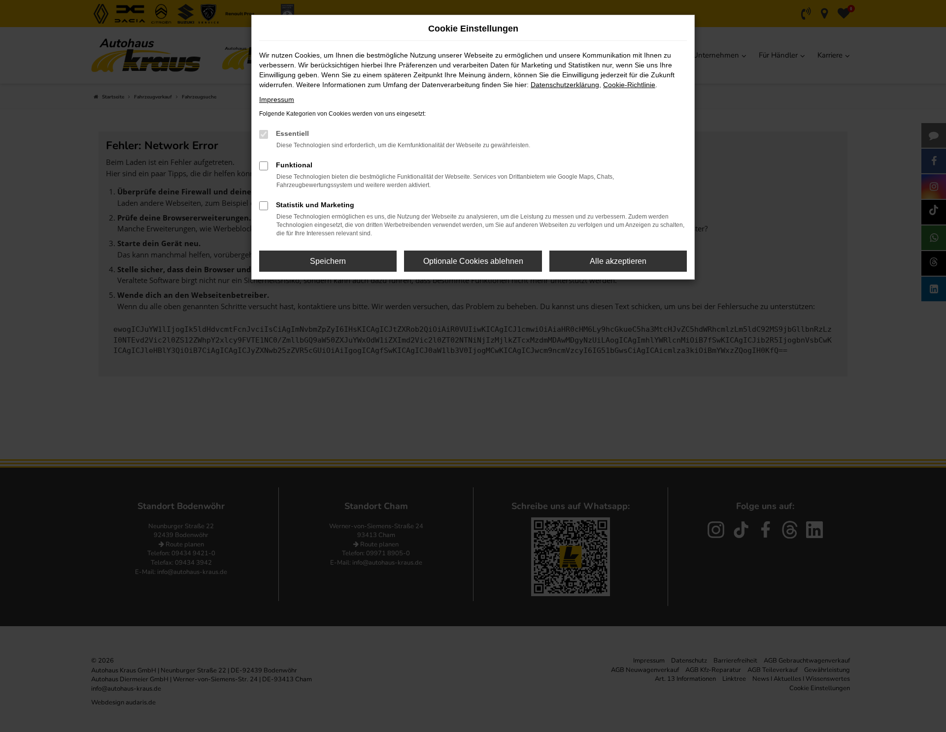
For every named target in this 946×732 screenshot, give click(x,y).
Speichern (328, 261)
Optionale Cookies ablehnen (473, 261)
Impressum (276, 99)
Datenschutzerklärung (565, 85)
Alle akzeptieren (618, 261)
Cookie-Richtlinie (629, 85)
